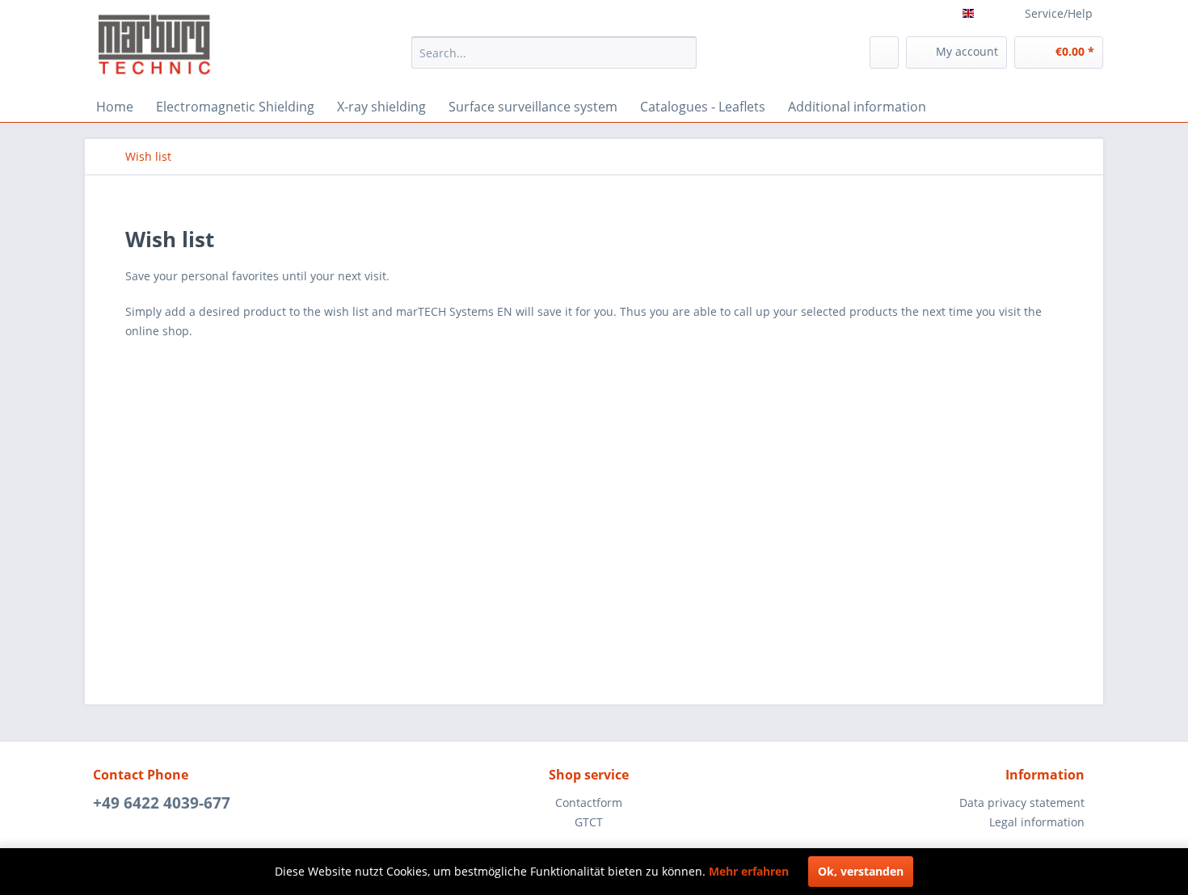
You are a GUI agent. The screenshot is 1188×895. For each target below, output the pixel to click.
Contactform (588, 802)
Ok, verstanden (861, 871)
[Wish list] (884, 52)
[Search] (682, 52)
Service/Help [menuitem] (1059, 13)
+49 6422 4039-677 (161, 802)
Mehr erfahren (749, 871)
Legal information (1037, 822)
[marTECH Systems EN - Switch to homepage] (155, 43)
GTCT (589, 822)
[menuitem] (554, 52)
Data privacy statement (1022, 802)
